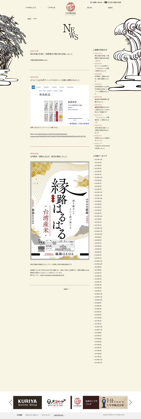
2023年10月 (98, 198)
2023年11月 (98, 195)
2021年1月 (98, 225)
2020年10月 (98, 234)
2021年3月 (98, 222)
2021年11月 (98, 216)
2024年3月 (98, 189)
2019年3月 (98, 285)
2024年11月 (98, 177)
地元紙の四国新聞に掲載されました (102, 99)
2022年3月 (98, 213)
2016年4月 (98, 339)
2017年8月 (98, 318)
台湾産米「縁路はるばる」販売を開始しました (102, 77)
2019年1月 (98, 291)
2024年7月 (98, 183)
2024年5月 (98, 186)
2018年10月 (98, 300)
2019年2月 (98, 288)
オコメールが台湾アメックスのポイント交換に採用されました (102, 67)
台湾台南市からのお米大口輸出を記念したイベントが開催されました (102, 89)
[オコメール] (56, 402)
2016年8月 (98, 333)
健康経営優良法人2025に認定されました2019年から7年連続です (102, 108)
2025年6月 (98, 165)
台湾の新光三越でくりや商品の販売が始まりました (102, 128)
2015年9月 (98, 344)
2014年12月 (98, 359)
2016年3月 (98, 341)
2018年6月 (98, 309)
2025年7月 (98, 162)
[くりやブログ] (84, 402)
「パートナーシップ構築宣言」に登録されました (102, 118)
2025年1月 (98, 174)
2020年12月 (98, 228)
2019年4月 (98, 282)
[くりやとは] (113, 402)
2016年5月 (98, 336)
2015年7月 (98, 347)
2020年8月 (98, 240)
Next (130, 402)
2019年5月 (98, 279)
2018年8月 (98, 306)
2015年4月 (98, 354)
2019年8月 (98, 270)
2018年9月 (98, 303)
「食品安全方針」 (59, 415)
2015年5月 (98, 350)
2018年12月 (98, 294)
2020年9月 (98, 237)
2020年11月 (98, 231)
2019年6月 (98, 276)
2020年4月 (98, 252)
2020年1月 (98, 258)
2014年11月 (98, 362)
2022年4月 (98, 210)
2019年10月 (98, 264)
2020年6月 (98, 246)
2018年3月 (98, 312)
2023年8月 (98, 204)
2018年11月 (98, 297)
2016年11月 (98, 330)
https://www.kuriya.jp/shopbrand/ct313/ (52, 275)
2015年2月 (98, 356)
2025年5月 (98, 168)
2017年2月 (98, 321)
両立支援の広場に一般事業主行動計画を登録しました (102, 56)
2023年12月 (98, 192)
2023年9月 (98, 201)
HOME (29, 18)
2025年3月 (98, 171)
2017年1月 (98, 324)
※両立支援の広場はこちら (38, 60)
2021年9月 (98, 219)
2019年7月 (98, 273)
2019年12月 (98, 261)
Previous (10, 402)
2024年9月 (98, 180)
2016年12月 (98, 327)
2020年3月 (98, 255)
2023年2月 (98, 207)
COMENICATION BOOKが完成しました (102, 146)
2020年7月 (98, 243)
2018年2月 (98, 315)
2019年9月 (98, 267)
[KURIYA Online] (27, 402)
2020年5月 (98, 249)
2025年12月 (98, 159)
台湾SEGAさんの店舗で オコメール (102, 138)
